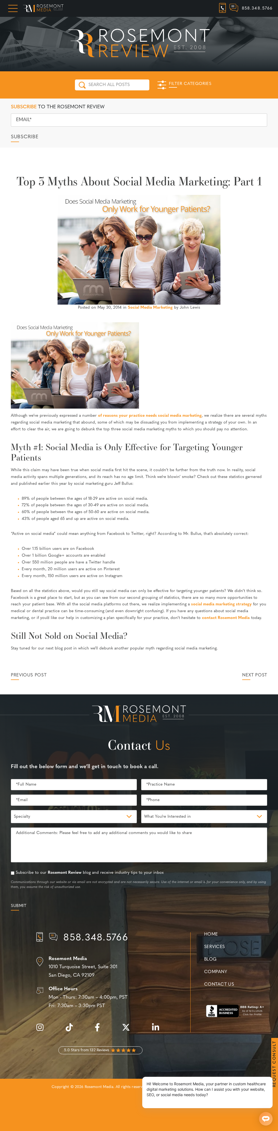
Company (215, 972)
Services (214, 947)
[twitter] (128, 1030)
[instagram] (42, 1030)
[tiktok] (72, 1030)
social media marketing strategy (221, 604)
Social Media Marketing (150, 308)
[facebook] (100, 1030)
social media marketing (180, 416)
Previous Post (28, 675)
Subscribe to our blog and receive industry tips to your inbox (90, 873)
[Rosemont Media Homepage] (43, 8)
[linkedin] (158, 1030)
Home (211, 934)
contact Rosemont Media (226, 618)
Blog (210, 959)
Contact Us (219, 984)
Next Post (254, 675)
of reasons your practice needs (128, 416)
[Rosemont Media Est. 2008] (139, 714)
